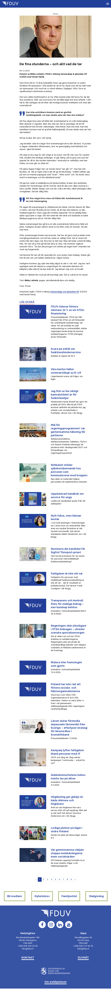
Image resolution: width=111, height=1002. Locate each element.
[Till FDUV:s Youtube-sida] (69, 924)
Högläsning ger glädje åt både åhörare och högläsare (67, 800)
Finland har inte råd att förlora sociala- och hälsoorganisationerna (66, 688)
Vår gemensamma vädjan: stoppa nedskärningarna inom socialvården (67, 853)
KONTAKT (27, 957)
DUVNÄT (83, 957)
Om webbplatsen (55, 981)
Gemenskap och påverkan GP (64, 291)
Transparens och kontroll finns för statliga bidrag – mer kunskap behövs (67, 604)
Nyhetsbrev (42, 896)
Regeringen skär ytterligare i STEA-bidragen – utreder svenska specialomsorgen (68, 629)
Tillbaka (55, 14)
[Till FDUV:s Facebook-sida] (42, 924)
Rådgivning (96, 896)
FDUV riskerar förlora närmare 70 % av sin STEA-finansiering (68, 310)
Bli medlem (14, 896)
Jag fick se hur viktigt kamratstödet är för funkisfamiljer (64, 395)
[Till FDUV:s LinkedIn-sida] (60, 924)
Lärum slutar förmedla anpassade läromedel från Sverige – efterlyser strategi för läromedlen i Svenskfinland (69, 727)
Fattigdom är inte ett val (66, 573)
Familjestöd (69, 896)
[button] (107, 4)
